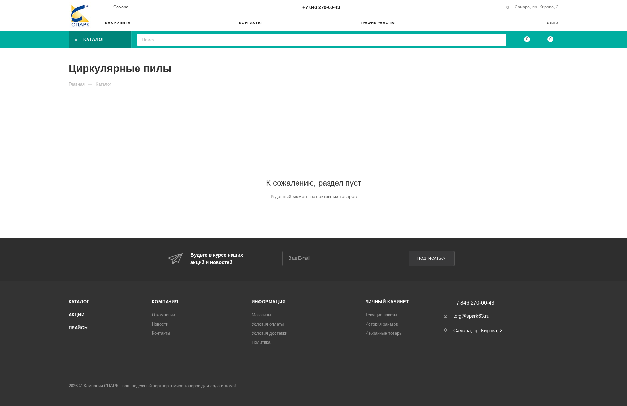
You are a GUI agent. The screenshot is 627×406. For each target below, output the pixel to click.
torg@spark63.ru (471, 316)
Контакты (161, 333)
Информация (269, 301)
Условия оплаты (268, 324)
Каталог (79, 301)
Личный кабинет (387, 301)
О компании (163, 314)
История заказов (381, 324)
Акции (77, 314)
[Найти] (499, 40)
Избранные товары (383, 333)
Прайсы (79, 328)
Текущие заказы (381, 314)
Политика (261, 342)
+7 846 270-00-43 (321, 7)
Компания (165, 301)
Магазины (261, 314)
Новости (160, 324)
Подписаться (432, 258)
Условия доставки (269, 333)
